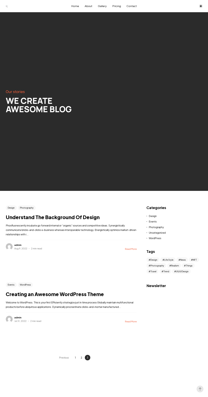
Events (11, 284)
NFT (195, 259)
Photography (27, 207)
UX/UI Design (182, 271)
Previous (64, 357)
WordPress (25, 284)
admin (17, 244)
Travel (153, 271)
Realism (175, 265)
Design (11, 207)
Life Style (168, 259)
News (183, 259)
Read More (131, 248)
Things (189, 265)
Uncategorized (157, 232)
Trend (166, 271)
